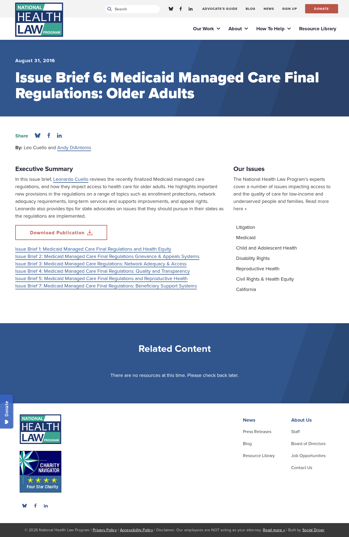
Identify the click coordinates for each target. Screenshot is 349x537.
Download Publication (57, 233)
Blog (247, 443)
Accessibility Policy (136, 530)
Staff (295, 431)
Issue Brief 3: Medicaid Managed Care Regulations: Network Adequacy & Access (100, 264)
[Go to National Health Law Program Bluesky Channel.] (171, 9)
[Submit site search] (108, 9)
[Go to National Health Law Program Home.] (39, 19)
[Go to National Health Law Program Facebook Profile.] (181, 9)
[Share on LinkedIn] (59, 136)
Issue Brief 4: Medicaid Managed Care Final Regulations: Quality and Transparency (102, 271)
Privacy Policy (105, 530)
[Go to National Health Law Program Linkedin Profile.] (190, 9)
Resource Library (259, 455)
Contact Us (301, 467)
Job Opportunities (308, 455)
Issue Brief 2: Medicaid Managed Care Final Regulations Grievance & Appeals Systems (107, 256)
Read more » (274, 530)
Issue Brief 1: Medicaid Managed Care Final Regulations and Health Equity (93, 249)
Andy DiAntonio (74, 148)
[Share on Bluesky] (37, 136)
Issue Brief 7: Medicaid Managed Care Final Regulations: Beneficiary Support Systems (106, 286)
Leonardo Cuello (70, 179)
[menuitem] (220, 9)
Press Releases (257, 431)
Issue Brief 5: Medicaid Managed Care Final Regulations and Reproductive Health (101, 278)
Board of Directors (308, 443)
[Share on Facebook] (48, 136)
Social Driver (313, 530)
